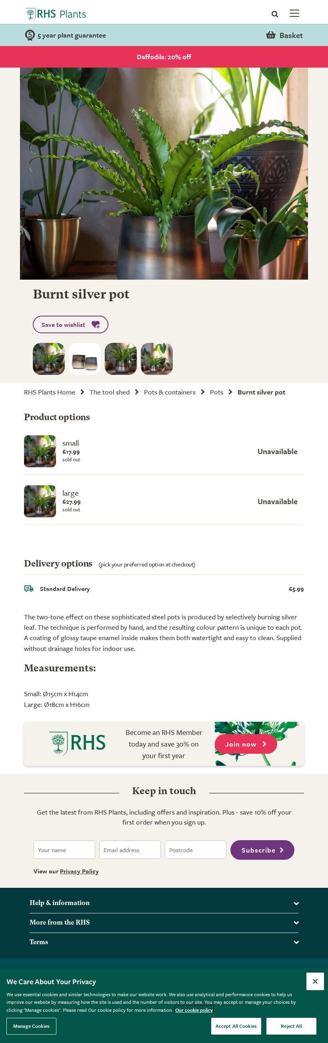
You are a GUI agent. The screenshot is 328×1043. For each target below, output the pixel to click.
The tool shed (110, 392)
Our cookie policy (194, 1009)
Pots (216, 392)
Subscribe (259, 850)
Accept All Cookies (236, 1025)
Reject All (291, 1025)
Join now (242, 744)
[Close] (315, 981)
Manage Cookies (31, 1025)
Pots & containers (170, 392)
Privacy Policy (79, 871)
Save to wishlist (63, 324)
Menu (293, 12)
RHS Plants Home (49, 392)
